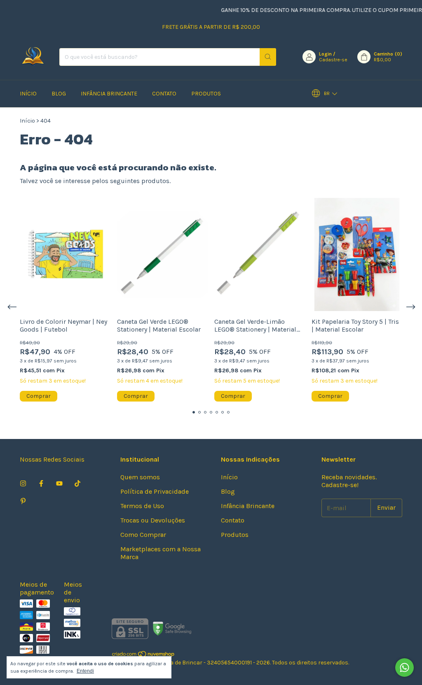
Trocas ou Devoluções (152, 520)
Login (325, 54)
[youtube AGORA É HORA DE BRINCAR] (59, 484)
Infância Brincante (109, 93)
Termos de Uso (142, 506)
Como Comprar (143, 535)
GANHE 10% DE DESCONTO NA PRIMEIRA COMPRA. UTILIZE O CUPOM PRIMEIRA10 (315, 10)
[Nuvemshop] (144, 655)
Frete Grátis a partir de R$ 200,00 (211, 26)
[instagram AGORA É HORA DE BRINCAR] (23, 484)
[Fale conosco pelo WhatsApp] (404, 667)
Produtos (206, 93)
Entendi (85, 671)
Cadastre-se (333, 60)
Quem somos (140, 477)
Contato (164, 93)
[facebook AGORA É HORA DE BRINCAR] (41, 484)
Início (28, 93)
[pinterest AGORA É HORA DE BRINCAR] (23, 501)
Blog (59, 93)
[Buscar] (268, 57)
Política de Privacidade (154, 491)
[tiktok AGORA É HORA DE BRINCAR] (77, 484)
